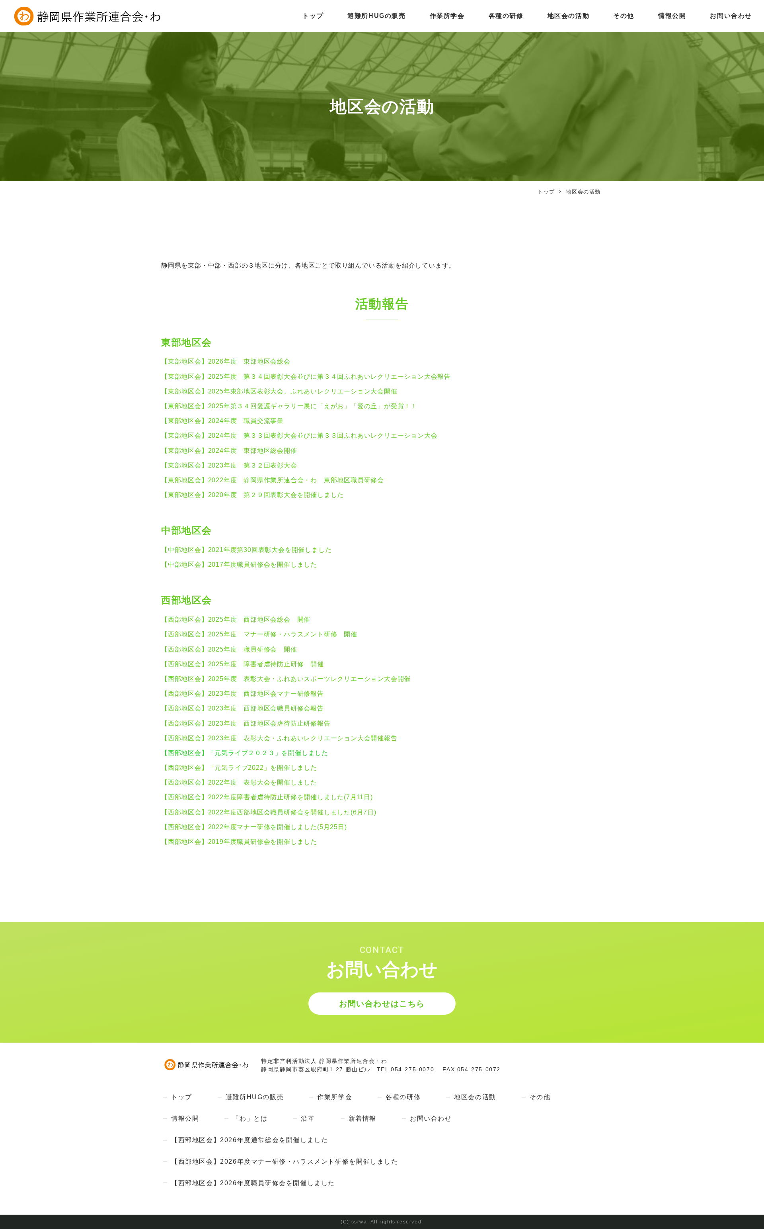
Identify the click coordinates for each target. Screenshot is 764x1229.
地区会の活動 (569, 15)
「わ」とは (249, 1118)
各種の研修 (506, 15)
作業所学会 (447, 15)
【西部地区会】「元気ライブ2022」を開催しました (239, 767)
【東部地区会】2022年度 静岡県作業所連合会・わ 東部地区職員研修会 (272, 480)
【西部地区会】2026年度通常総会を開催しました (249, 1140)
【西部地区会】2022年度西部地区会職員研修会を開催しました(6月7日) (268, 812)
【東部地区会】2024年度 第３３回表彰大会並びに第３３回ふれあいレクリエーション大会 (299, 435)
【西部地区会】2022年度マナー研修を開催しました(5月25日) (254, 827)
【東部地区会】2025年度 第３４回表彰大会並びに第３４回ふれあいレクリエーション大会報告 (306, 376)
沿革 (308, 1118)
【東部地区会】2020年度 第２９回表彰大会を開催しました (252, 494)
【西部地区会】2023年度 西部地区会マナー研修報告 (242, 693)
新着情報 (362, 1118)
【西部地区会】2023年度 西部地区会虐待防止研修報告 (246, 723)
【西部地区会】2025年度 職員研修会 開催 (229, 649)
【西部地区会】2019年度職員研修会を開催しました (239, 841)
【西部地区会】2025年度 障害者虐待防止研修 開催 (242, 664)
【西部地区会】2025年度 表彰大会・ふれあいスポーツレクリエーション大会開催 (286, 678)
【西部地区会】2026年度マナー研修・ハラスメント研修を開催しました (284, 1161)
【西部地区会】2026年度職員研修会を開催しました (253, 1183)
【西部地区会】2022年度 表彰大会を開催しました (239, 782)
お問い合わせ (731, 15)
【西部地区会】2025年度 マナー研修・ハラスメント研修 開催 (259, 634)
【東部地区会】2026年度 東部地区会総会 (226, 361)
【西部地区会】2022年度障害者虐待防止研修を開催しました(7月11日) (267, 797)
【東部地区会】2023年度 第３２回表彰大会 (229, 465)
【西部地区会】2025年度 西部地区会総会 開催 (235, 619)
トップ (313, 15)
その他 (623, 15)
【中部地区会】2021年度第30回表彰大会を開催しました (246, 549)
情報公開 (672, 15)
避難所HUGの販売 (376, 15)
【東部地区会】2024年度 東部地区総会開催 (229, 450)
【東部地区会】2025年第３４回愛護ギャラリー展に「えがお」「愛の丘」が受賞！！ (289, 406)
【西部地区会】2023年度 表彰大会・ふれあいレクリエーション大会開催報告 (279, 738)
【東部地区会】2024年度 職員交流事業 (222, 420)
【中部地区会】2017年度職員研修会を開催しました (239, 564)
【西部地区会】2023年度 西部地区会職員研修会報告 (242, 708)
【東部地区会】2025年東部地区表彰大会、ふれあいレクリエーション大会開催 (279, 391)
